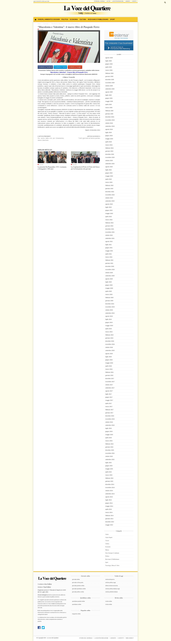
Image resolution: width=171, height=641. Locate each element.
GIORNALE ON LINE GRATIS (77, 582)
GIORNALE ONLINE (76, 579)
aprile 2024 (108, 142)
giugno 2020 (108, 285)
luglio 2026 (108, 61)
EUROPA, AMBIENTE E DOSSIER (49, 19)
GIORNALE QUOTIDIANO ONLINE (79, 588)
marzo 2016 (108, 441)
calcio (107, 534)
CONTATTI (121, 638)
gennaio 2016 (109, 447)
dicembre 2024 (109, 117)
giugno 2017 (108, 397)
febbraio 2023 (109, 185)
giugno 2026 (108, 64)
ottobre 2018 (109, 347)
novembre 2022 (110, 194)
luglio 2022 (108, 207)
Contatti (134, 1)
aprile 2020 (108, 291)
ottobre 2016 (109, 422)
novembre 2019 (110, 307)
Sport (106, 562)
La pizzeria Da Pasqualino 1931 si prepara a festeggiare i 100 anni (52, 168)
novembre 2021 (110, 232)
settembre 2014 (109, 493)
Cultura (107, 543)
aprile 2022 (108, 216)
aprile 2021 (108, 254)
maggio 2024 (109, 138)
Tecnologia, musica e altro (112, 565)
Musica (107, 550)
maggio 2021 (109, 251)
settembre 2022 (109, 201)
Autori (108, 1)
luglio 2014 (108, 500)
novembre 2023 (110, 157)
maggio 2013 (109, 525)
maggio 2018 (109, 363)
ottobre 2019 (109, 310)
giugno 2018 (108, 360)
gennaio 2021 (109, 263)
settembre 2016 (109, 425)
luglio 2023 (108, 170)
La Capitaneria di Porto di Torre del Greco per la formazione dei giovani (85, 168)
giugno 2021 (108, 247)
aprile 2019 (108, 328)
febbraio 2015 (109, 478)
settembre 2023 (109, 163)
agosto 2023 (109, 166)
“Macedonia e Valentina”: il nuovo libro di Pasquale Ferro (68, 27)
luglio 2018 (108, 356)
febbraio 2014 (109, 515)
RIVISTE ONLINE (108, 601)
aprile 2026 (108, 67)
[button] (165, 2)
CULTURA (83, 19)
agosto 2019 (109, 316)
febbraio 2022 (109, 223)
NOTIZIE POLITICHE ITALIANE (111, 591)
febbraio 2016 (109, 444)
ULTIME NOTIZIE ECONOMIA (111, 585)
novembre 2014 (110, 487)
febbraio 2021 (109, 260)
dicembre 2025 (109, 79)
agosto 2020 (109, 279)
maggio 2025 (109, 101)
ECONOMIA (74, 19)
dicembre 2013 (109, 521)
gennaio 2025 (109, 114)
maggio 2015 (109, 469)
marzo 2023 (108, 182)
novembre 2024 (110, 120)
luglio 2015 (108, 462)
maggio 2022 (109, 213)
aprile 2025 (108, 104)
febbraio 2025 (109, 110)
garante (127, 1)
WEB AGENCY (130, 638)
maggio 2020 (109, 288)
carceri (107, 540)
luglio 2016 (108, 428)
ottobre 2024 (109, 123)
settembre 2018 (109, 350)
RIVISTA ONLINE (108, 604)
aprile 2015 (108, 472)
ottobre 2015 (109, 456)
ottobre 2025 (109, 85)
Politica (107, 556)
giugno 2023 (108, 173)
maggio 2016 (109, 434)
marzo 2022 (108, 219)
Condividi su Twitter (60, 67)
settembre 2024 (109, 126)
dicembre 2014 (109, 484)
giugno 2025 (108, 98)
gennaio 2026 (109, 76)
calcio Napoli (108, 537)
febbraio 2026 (109, 73)
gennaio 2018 (109, 375)
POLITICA (64, 19)
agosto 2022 (109, 204)
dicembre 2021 (109, 229)
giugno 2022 (108, 210)
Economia (45, 23)
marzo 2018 (108, 369)
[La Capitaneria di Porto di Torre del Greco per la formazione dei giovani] (85, 157)
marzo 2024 (108, 145)
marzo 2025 (108, 107)
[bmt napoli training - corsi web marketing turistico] (118, 40)
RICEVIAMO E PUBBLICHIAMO (98, 19)
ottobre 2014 (109, 490)
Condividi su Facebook (45, 67)
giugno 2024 (108, 135)
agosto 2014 (109, 497)
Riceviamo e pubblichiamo (112, 559)
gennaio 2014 (109, 518)
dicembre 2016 (109, 416)
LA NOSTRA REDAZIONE (101, 638)
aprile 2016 (108, 437)
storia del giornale (99, 1)
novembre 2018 (110, 344)
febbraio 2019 (109, 335)
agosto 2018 (109, 353)
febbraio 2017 (109, 409)
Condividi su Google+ (75, 67)
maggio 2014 (109, 506)
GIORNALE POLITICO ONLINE (78, 591)
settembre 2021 (109, 238)
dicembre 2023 (109, 154)
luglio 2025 (108, 95)
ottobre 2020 (109, 272)
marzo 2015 (108, 475)
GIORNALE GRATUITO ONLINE (78, 585)
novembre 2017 (110, 381)
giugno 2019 (108, 322)
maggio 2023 (109, 176)
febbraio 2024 (109, 148)
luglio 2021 (108, 244)
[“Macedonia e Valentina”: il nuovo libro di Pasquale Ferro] (69, 47)
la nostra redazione (117, 1)
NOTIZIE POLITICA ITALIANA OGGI (112, 588)
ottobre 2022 (109, 198)
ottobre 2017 (109, 384)
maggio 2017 (109, 400)
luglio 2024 (108, 132)
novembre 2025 (110, 82)
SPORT (112, 19)
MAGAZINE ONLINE (76, 613)
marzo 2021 (108, 257)
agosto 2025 (109, 92)
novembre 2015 (110, 453)
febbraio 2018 (109, 372)
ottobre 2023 (109, 160)
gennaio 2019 (109, 338)
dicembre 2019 (109, 303)
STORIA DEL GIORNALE (85, 638)
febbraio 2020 (109, 297)
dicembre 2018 (109, 341)
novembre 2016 (110, 419)
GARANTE (113, 638)
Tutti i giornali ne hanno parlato (89, 138)
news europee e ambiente (112, 553)
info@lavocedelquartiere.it (57, 603)
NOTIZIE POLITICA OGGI (110, 582)
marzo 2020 (108, 294)
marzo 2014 (108, 512)
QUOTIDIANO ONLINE (76, 604)
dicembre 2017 (109, 378)
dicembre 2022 (109, 191)
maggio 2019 (109, 325)
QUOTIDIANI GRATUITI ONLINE (78, 601)
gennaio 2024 (109, 151)
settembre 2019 (109, 313)
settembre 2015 (109, 459)
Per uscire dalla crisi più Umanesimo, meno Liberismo (51, 139)
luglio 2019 (108, 319)
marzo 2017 (108, 406)
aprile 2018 (108, 366)
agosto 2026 (109, 57)
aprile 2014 (108, 509)
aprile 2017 (108, 403)
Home (39, 23)
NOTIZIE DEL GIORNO (110, 579)
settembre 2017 (109, 388)
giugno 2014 (108, 503)
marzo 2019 (108, 332)
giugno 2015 (108, 465)
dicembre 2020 (109, 266)
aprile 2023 (108, 179)
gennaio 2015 (109, 481)
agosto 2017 (109, 391)
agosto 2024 (109, 129)
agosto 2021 (109, 241)
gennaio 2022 (109, 226)
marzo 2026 (108, 70)
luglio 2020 (108, 282)
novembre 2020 (110, 269)
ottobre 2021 (109, 235)
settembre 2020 (109, 275)
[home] (36, 19)
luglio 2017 (108, 394)
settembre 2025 (109, 89)
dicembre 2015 (109, 450)
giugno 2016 (108, 431)
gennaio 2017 (109, 412)
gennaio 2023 (109, 188)
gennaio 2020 (109, 300)
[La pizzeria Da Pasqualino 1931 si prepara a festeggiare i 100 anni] (52, 157)
